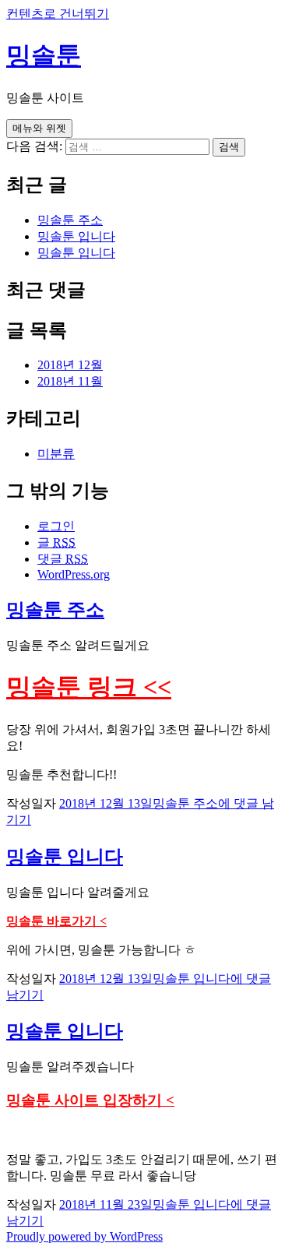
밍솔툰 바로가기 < (56, 921)
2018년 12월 (70, 364)
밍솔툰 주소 (70, 220)
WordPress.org (73, 574)
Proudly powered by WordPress (84, 1236)
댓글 (62, 558)
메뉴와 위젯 (39, 128)
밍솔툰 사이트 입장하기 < (90, 1100)
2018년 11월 (70, 381)
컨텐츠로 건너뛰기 (57, 13)
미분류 (56, 453)
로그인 (56, 526)
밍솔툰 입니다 (76, 236)
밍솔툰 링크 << (88, 687)
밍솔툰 (43, 55)
